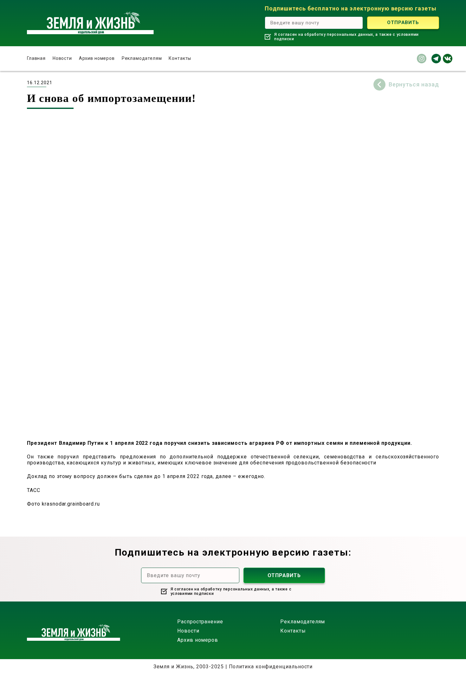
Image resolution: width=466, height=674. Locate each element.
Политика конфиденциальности (271, 667)
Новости (62, 58)
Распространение (200, 622)
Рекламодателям (142, 58)
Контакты (180, 58)
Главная (36, 58)
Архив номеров (97, 58)
